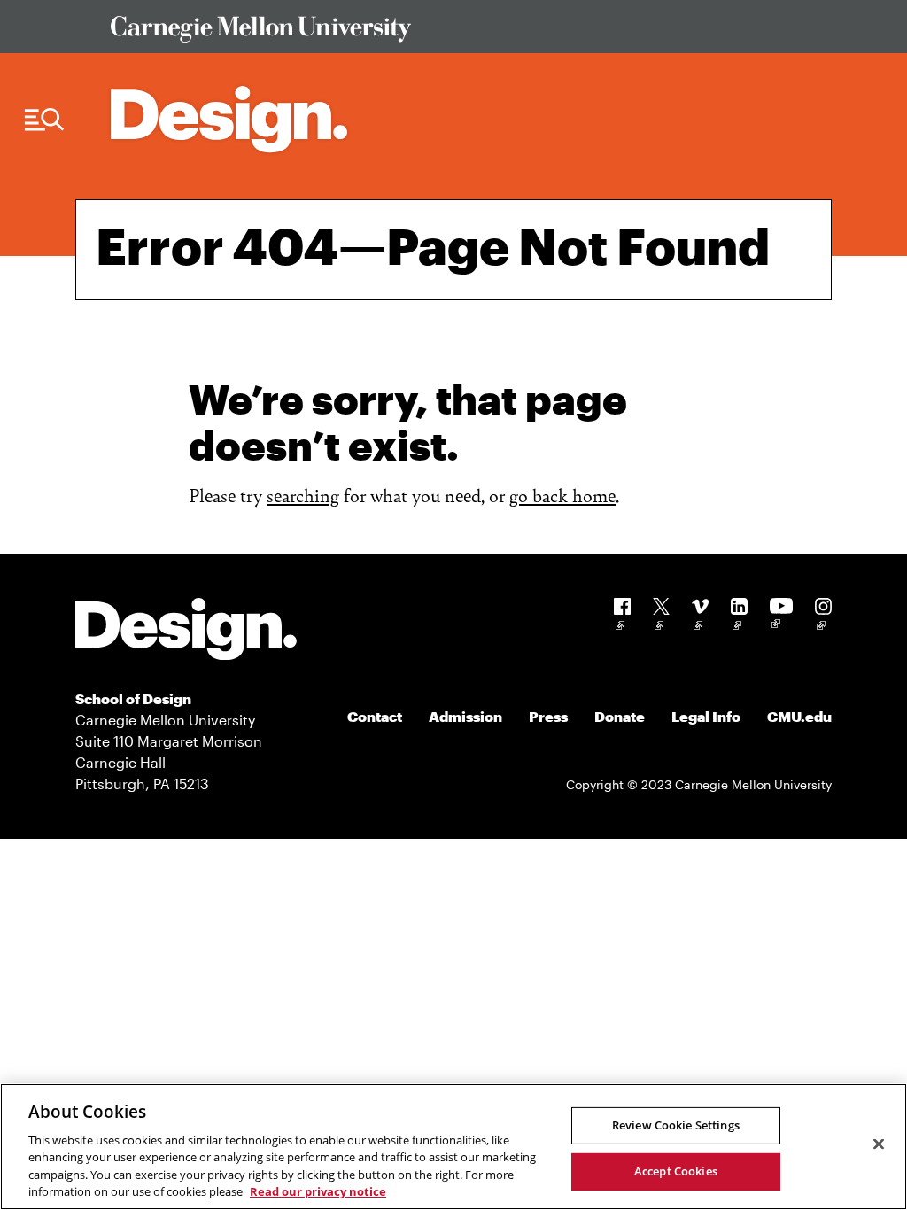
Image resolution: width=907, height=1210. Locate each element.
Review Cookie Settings (676, 1125)
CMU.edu (799, 716)
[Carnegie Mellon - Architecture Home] (229, 119)
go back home (562, 495)
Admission (465, 716)
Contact (374, 716)
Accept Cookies (675, 1171)
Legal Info (705, 716)
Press (548, 716)
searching (303, 495)
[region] (453, 1146)
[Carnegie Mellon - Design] (186, 632)
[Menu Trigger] (44, 120)
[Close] (878, 1144)
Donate (619, 716)
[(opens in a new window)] (622, 617)
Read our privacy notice (318, 1191)
